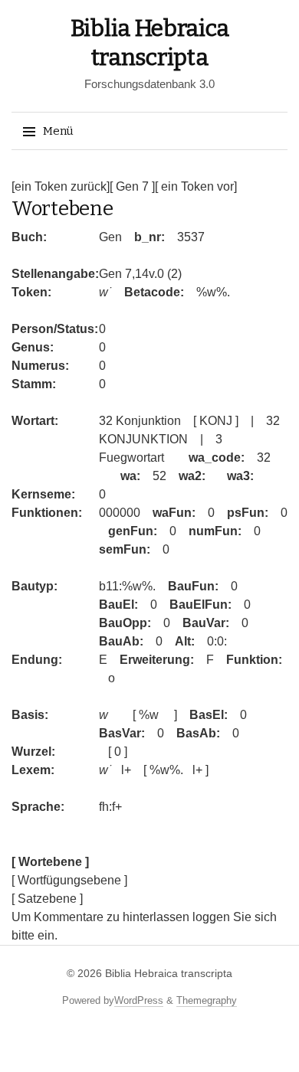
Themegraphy (206, 1000)
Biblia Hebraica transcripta (168, 973)
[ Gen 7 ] (132, 186)
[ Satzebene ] (47, 898)
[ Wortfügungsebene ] (69, 880)
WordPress (138, 1000)
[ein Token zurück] (61, 186)
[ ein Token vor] (196, 186)
